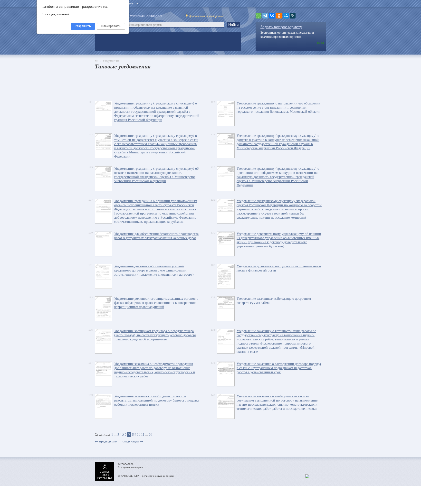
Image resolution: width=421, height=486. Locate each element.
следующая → (133, 441)
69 (150, 434)
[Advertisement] (183, 84)
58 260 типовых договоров (140, 15)
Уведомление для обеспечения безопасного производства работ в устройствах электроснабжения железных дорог (156, 235)
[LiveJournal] (293, 16)
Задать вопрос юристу (281, 26)
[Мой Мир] (286, 16)
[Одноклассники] (279, 16)
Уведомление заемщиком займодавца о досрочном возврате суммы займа (274, 300)
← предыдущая (106, 441)
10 (138, 434)
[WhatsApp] (258, 16)
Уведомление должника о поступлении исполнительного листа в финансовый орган (279, 268)
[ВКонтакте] (272, 16)
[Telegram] (265, 16)
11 (142, 434)
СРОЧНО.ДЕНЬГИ (128, 476)
